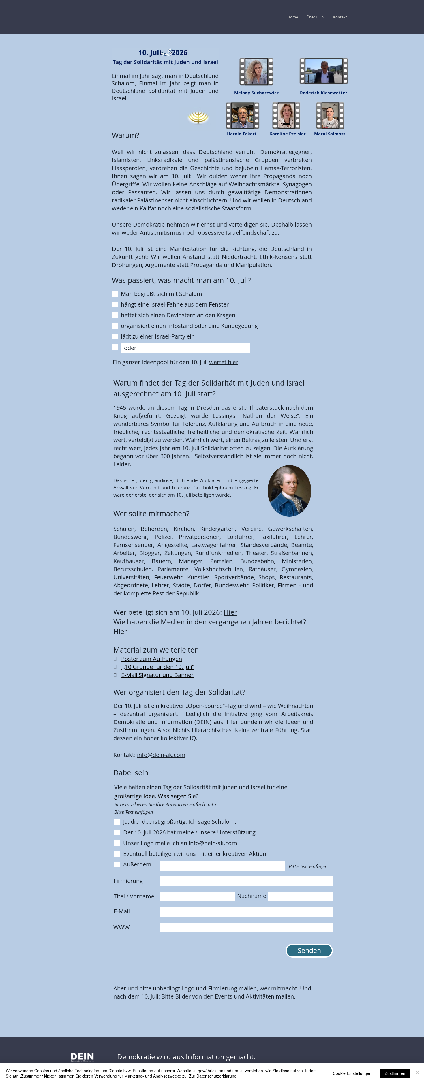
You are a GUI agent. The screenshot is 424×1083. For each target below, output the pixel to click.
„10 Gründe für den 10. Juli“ (157, 667)
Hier (230, 612)
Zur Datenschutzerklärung (213, 1076)
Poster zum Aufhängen (151, 659)
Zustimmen (395, 1073)
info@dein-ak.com (161, 755)
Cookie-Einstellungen (352, 1073)
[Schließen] (417, 1073)
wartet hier (223, 362)
